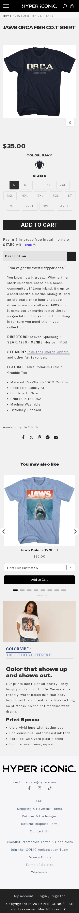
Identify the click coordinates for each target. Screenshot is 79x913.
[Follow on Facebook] (29, 788)
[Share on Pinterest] (39, 437)
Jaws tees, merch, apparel (48, 352)
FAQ (39, 801)
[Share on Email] (56, 437)
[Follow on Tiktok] (50, 788)
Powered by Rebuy (39, 595)
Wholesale (39, 872)
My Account (24, 896)
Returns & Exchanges (39, 816)
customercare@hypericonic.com (39, 782)
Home (7, 15)
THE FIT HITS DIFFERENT (28, 655)
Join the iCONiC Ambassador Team (39, 849)
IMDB (63, 342)
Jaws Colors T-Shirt (39, 550)
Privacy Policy (39, 857)
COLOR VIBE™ (18, 649)
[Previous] (4, 531)
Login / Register (51, 896)
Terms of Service (40, 865)
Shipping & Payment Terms (39, 809)
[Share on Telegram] (48, 437)
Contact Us (39, 831)
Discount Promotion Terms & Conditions (39, 842)
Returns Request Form (39, 824)
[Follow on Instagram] (39, 788)
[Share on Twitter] (31, 437)
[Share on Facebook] (23, 437)
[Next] (75, 531)
